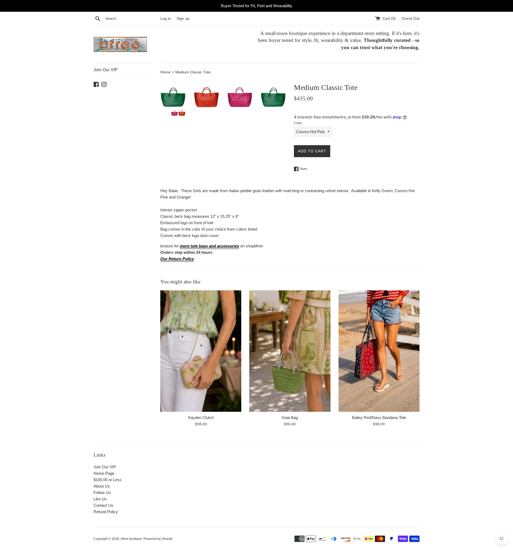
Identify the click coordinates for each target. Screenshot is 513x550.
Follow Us (102, 492)
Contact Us (103, 505)
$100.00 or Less (108, 479)
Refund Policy (106, 511)
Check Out (410, 19)
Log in (165, 19)
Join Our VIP (106, 70)
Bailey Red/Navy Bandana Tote (379, 417)
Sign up (183, 19)
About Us (102, 486)
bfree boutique (131, 539)
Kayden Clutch (201, 417)
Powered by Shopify (158, 539)
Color (298, 123)
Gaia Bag (290, 417)
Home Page (104, 473)
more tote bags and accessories (209, 246)
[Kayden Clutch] (200, 351)
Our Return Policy (177, 258)
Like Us (100, 499)
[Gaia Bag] (289, 351)
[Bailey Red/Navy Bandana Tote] (379, 351)
